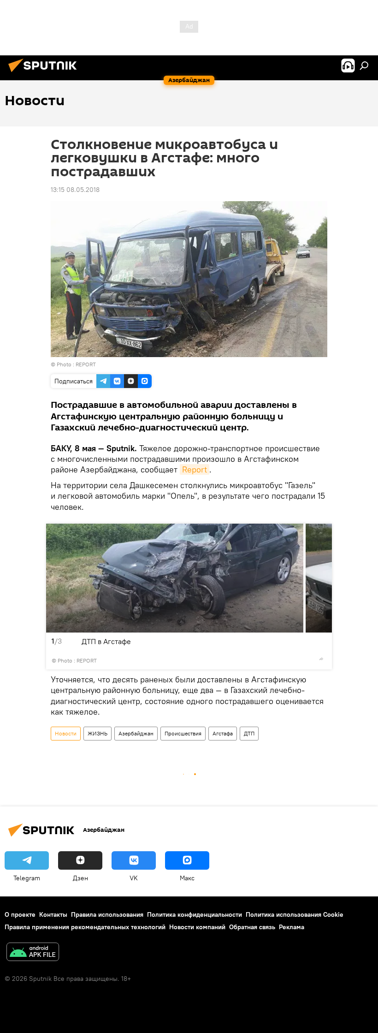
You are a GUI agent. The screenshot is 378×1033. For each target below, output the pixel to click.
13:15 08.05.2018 (75, 189)
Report (194, 469)
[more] (321, 659)
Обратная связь (252, 927)
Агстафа (223, 733)
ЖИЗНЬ (97, 733)
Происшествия (183, 733)
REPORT (86, 364)
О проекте (20, 914)
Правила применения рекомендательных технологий (85, 927)
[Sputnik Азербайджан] (45, 73)
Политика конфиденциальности (194, 914)
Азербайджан (136, 733)
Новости (66, 733)
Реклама (291, 927)
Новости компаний (197, 927)
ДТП (249, 733)
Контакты (53, 914)
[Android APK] (32, 953)
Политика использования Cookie (294, 914)
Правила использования (107, 914)
